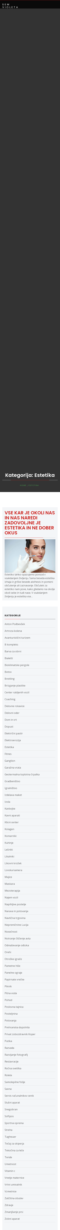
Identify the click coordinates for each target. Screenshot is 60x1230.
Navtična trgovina (15, 918)
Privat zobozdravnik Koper (20, 1034)
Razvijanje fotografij (16, 1054)
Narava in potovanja (16, 911)
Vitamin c (10, 1171)
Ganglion (10, 760)
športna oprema (14, 1123)
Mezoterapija (12, 890)
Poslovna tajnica (14, 1007)
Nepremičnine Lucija (16, 924)
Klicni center (12, 822)
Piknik (8, 986)
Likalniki (9, 856)
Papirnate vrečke (14, 979)
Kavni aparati (12, 815)
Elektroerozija (13, 740)
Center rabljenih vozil (17, 692)
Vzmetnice (10, 1191)
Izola (7, 801)
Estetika (9, 747)
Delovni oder (12, 713)
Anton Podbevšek (15, 624)
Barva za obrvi (13, 651)
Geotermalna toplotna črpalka (22, 774)
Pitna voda (11, 993)
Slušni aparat (12, 1102)
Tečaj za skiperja (14, 1143)
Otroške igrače (13, 959)
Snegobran (11, 1109)
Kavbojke (10, 808)
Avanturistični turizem (17, 637)
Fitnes (8, 754)
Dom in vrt (11, 719)
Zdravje (9, 1205)
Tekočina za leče (14, 1150)
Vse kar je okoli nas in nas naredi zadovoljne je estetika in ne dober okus (30, 522)
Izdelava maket (13, 795)
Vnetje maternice (14, 1177)
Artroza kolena (13, 631)
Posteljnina (11, 1013)
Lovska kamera (13, 870)
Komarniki (10, 836)
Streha (8, 1130)
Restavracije (11, 1061)
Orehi (8, 952)
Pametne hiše (12, 966)
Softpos (9, 1116)
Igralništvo (11, 788)
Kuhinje (9, 842)
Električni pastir (14, 733)
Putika (8, 1041)
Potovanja (10, 1020)
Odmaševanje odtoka (17, 945)
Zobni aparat (12, 1218)
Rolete (8, 1075)
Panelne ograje (13, 972)
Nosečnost (11, 931)
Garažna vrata (13, 767)
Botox (8, 672)
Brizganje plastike (15, 685)
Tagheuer (10, 1136)
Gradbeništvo (12, 781)
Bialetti (9, 658)
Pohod (8, 1000)
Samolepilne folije (15, 1082)
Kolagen (9, 829)
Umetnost (10, 1164)
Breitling (10, 678)
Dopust (9, 726)
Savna (8, 1089)
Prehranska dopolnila (17, 1027)
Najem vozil (11, 897)
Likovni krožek (13, 863)
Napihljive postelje (15, 904)
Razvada (9, 1048)
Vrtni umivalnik (13, 1184)
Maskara (10, 883)
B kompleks (11, 644)
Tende (8, 1157)
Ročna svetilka (13, 1068)
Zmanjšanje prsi (14, 1212)
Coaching (10, 699)
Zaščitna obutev (14, 1198)
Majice (8, 877)
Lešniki (9, 849)
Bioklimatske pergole (17, 665)
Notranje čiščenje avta (17, 938)
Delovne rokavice (14, 706)
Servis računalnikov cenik (19, 1095)
